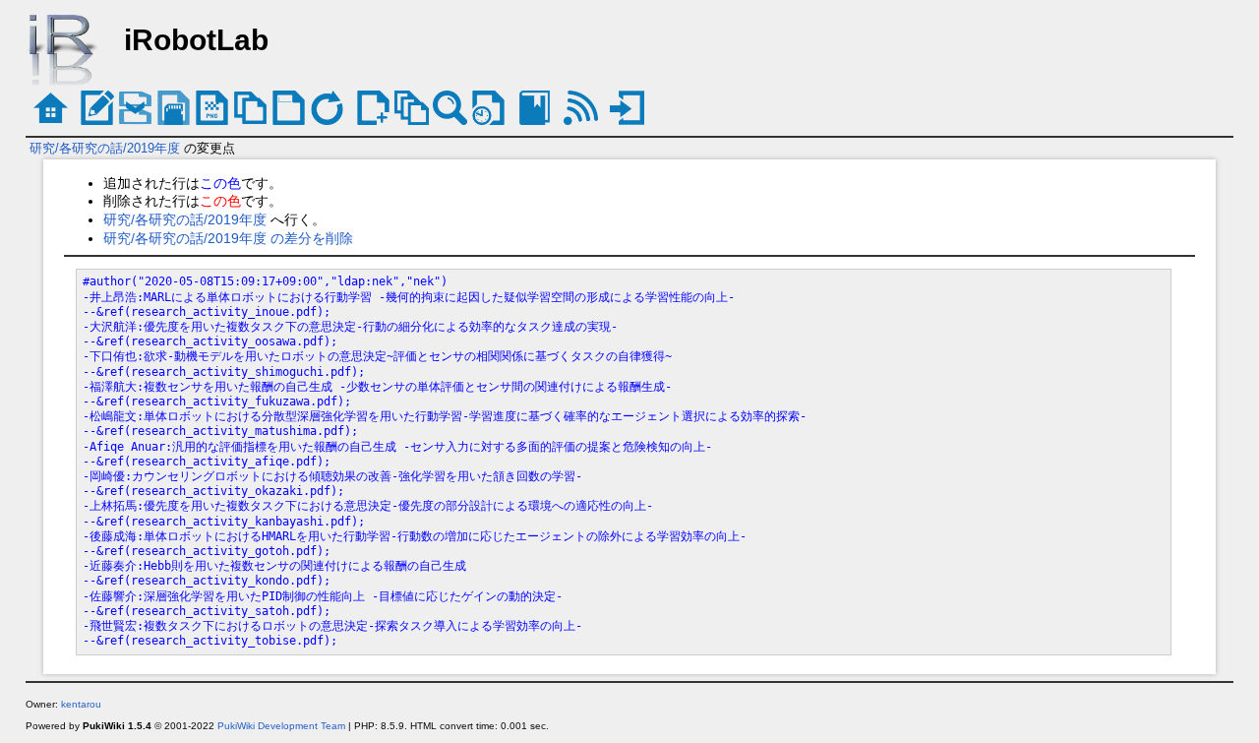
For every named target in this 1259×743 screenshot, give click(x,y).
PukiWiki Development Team (281, 725)
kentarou (81, 704)
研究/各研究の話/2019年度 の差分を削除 (228, 238)
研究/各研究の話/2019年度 (105, 148)
